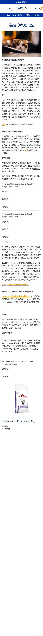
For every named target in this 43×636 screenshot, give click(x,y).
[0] (39, 8)
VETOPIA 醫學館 (17, 15)
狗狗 (3, 15)
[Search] (36, 8)
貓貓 (8, 15)
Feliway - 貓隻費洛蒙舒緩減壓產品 (15, 284)
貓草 (32, 166)
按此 (3, 124)
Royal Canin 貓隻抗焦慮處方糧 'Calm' (16, 296)
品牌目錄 (36, 15)
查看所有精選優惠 (21, 2)
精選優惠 (27, 15)
